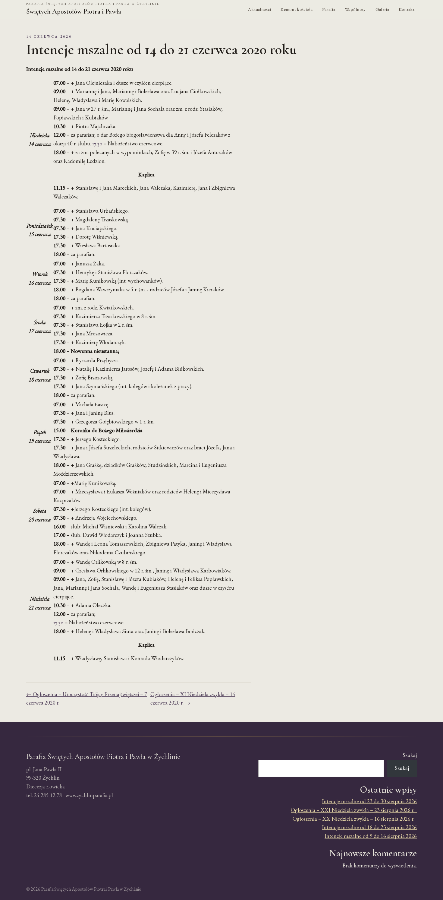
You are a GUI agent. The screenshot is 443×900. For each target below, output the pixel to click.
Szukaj (410, 755)
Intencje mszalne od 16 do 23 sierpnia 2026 (369, 827)
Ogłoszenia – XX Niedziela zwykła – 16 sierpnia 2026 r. (355, 818)
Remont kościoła (297, 9)
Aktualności (259, 9)
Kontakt (406, 9)
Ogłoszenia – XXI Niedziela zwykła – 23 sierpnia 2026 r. (354, 810)
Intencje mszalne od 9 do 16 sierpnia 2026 (371, 835)
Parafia (328, 9)
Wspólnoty (355, 9)
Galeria (382, 9)
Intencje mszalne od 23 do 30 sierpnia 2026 (369, 801)
